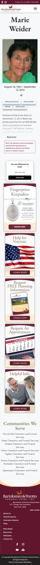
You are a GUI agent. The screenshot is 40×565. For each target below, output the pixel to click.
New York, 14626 (20, 507)
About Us (7, 513)
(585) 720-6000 (34, 510)
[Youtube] (17, 550)
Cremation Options (11, 520)
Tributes (8, 106)
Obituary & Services (12, 102)
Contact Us (7, 539)
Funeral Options (9, 517)
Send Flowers (20, 106)
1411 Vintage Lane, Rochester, (20, 505)
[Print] (21, 95)
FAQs (5, 523)
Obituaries (7, 536)
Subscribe (20, 177)
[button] (35, 8)
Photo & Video (29, 102)
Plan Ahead (7, 529)
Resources (7, 532)
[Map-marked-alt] (23, 550)
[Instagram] (23, 544)
